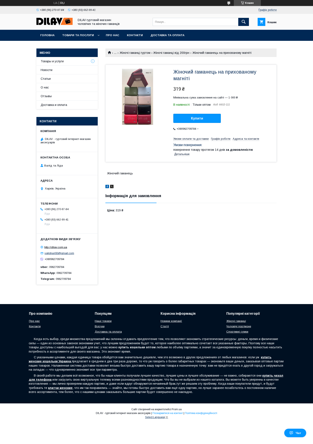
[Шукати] (243, 22)
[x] (111, 187)
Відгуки (100, 326)
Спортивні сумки (237, 331)
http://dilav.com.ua (55, 247)
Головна (47, 35)
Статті (165, 326)
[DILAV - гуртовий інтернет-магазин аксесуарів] (54, 24)
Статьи (46, 78)
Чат (298, 433)
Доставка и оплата (54, 105)
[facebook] (107, 187)
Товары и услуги (52, 61)
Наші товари (103, 321)
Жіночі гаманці (236, 321)
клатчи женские (60, 388)
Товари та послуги (78, 35)
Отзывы (46, 96)
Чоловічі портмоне (238, 326)
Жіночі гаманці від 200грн (171, 52)
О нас (45, 87)
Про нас (112, 35)
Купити (197, 118)
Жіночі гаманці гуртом (135, 52)
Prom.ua (177, 409)
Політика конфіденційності (201, 413)
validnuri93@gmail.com (59, 253)
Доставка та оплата (167, 35)
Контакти (135, 35)
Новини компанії (171, 321)
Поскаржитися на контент (167, 413)
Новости (46, 70)
